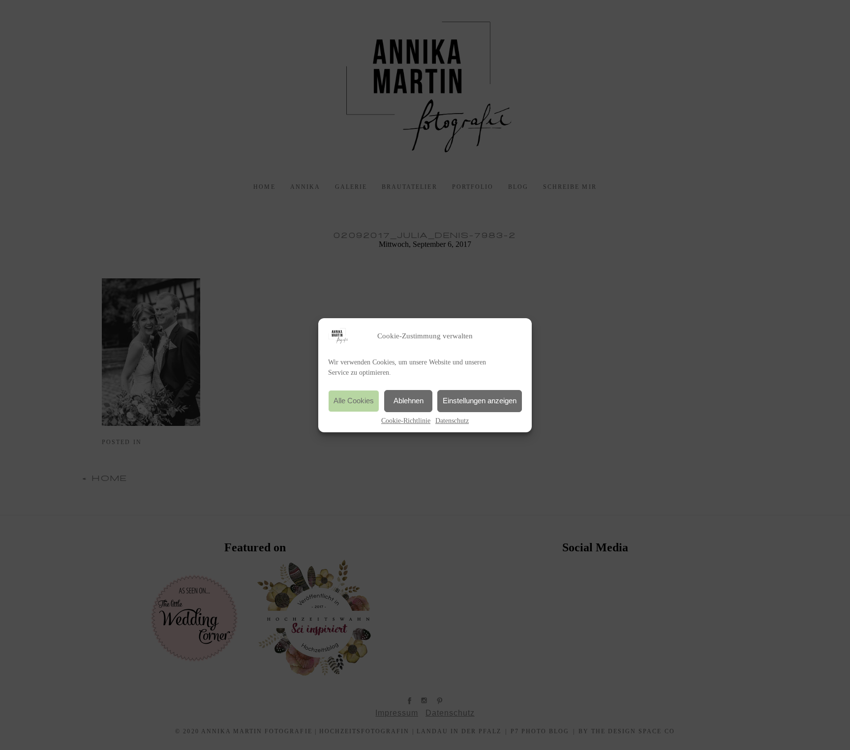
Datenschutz (452, 420)
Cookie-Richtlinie (405, 420)
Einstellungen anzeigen (479, 400)
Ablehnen (409, 400)
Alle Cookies (354, 400)
